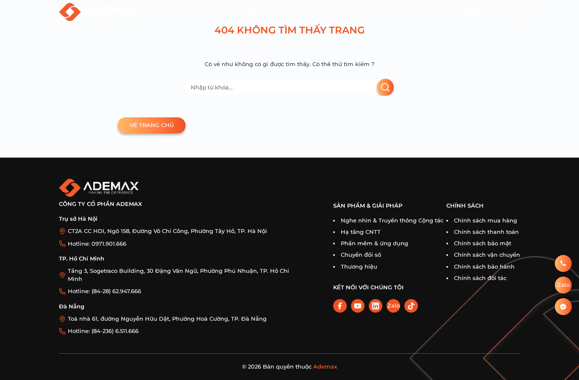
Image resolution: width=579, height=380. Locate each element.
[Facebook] (340, 306)
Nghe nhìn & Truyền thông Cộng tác (392, 220)
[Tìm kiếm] (385, 87)
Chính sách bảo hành (484, 267)
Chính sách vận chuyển (487, 255)
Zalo (393, 305)
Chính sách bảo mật (482, 243)
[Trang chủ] (99, 12)
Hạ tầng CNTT (361, 232)
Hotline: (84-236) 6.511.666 (103, 331)
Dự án (346, 12)
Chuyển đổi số (361, 255)
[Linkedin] (375, 306)
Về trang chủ (152, 125)
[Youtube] (358, 306)
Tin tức (381, 12)
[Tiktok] (411, 306)
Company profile (483, 12)
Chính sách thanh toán (486, 232)
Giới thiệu (213, 12)
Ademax (325, 366)
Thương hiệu (359, 267)
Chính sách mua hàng (485, 220)
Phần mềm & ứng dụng (374, 243)
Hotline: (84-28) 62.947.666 (104, 291)
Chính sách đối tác (480, 278)
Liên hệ (428, 12)
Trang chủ (165, 12)
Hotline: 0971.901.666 (97, 244)
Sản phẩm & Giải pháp (278, 12)
